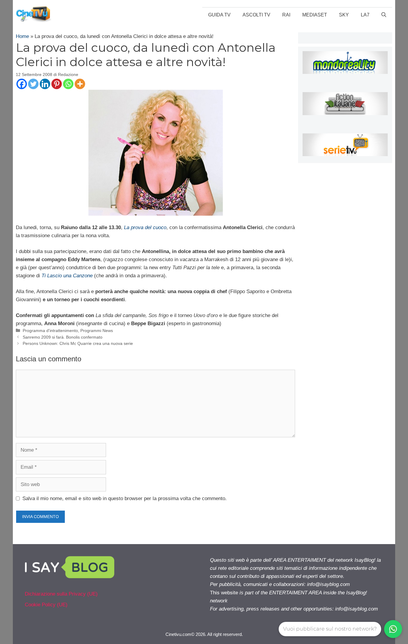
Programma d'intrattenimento (50, 330)
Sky (344, 14)
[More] (80, 84)
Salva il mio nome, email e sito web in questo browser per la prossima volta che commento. (124, 498)
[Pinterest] (56, 84)
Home (22, 36)
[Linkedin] (45, 84)
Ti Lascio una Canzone (67, 275)
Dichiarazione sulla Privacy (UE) (61, 594)
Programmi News (96, 330)
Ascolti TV (256, 14)
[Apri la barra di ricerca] (383, 14)
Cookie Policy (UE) (46, 605)
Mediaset (314, 14)
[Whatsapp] (68, 84)
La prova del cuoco (145, 227)
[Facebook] (21, 84)
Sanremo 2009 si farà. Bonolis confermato (62, 337)
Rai (286, 14)
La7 (365, 14)
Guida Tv (219, 14)
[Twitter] (33, 84)
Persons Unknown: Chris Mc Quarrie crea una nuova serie (78, 343)
